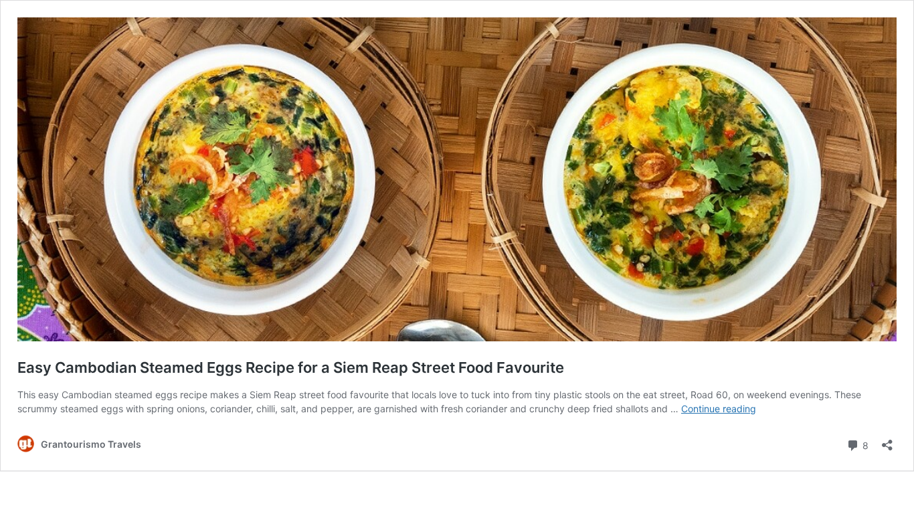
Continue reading (718, 408)
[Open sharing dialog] (887, 440)
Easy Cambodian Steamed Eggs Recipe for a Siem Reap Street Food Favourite (290, 367)
